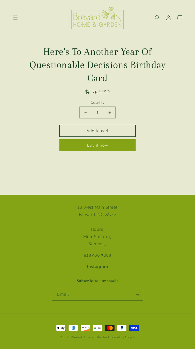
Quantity (97, 102)
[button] (15, 17)
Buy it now (97, 145)
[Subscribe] (137, 295)
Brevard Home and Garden (89, 337)
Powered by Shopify (121, 337)
